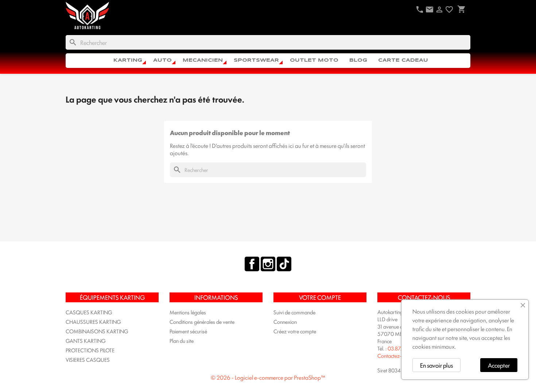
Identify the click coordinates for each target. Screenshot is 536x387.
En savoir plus (436, 365)
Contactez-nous (394, 355)
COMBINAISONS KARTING (97, 331)
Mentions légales (188, 312)
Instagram (268, 264)
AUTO (162, 60)
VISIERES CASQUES (88, 359)
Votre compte (320, 297)
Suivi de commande (294, 312)
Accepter (499, 365)
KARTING (127, 60)
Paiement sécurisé (188, 331)
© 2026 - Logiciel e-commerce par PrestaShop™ (268, 377)
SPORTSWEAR (256, 60)
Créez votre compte (294, 331)
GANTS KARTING (86, 340)
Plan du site (182, 340)
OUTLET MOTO (314, 60)
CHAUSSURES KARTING (93, 321)
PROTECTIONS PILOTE (90, 350)
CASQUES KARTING (89, 312)
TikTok (284, 264)
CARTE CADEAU (403, 60)
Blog (358, 60)
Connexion (285, 321)
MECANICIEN (203, 60)
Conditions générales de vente (202, 321)
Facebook (252, 264)
